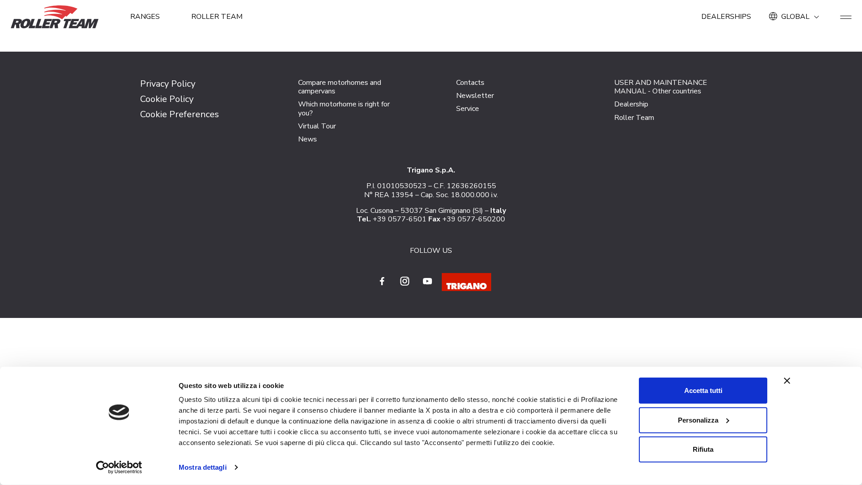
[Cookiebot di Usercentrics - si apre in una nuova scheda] (119, 467)
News (307, 139)
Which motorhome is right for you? (344, 108)
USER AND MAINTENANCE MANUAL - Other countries (660, 87)
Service (467, 109)
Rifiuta (703, 449)
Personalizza (698, 419)
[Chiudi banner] (787, 381)
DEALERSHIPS (726, 17)
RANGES (145, 17)
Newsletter (475, 96)
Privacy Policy (167, 84)
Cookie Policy (167, 99)
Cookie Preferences (179, 114)
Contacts (470, 83)
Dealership (631, 104)
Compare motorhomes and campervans (339, 87)
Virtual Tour (317, 126)
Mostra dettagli (203, 467)
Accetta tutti (703, 390)
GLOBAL (795, 17)
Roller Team (216, 17)
